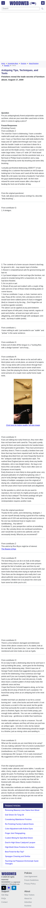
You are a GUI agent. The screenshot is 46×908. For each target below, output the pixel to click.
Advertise (28, 902)
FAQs (3, 898)
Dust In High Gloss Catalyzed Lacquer (20, 842)
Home (3, 63)
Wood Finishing (34, 63)
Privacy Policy (30, 884)
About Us (28, 898)
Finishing (23, 63)
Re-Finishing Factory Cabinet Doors (19, 824)
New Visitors (29, 895)
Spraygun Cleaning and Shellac (17, 856)
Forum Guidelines (31, 880)
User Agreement (30, 876)
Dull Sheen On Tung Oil (14, 815)
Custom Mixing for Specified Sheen (19, 838)
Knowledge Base (13, 63)
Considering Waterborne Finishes (18, 819)
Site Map (4, 895)
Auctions (27, 906)
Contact (4, 902)
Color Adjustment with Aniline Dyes (19, 829)
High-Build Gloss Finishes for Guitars (19, 847)
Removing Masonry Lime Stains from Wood (22, 810)
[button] (3, 888)
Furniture (6, 65)
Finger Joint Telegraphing (15, 833)
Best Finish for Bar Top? (14, 852)
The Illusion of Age (8, 549)
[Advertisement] (23, 37)
